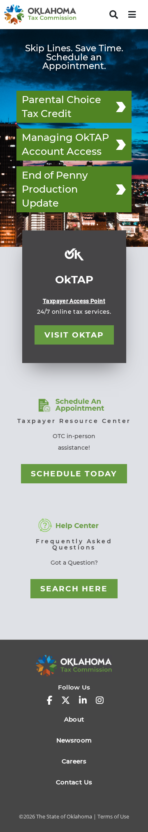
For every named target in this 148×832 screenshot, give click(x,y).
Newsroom (74, 740)
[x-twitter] (65, 700)
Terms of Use (113, 816)
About (74, 719)
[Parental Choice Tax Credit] (121, 106)
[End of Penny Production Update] (121, 189)
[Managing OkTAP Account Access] (121, 144)
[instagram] (100, 700)
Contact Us (74, 782)
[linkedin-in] (83, 700)
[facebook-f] (49, 700)
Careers (74, 761)
